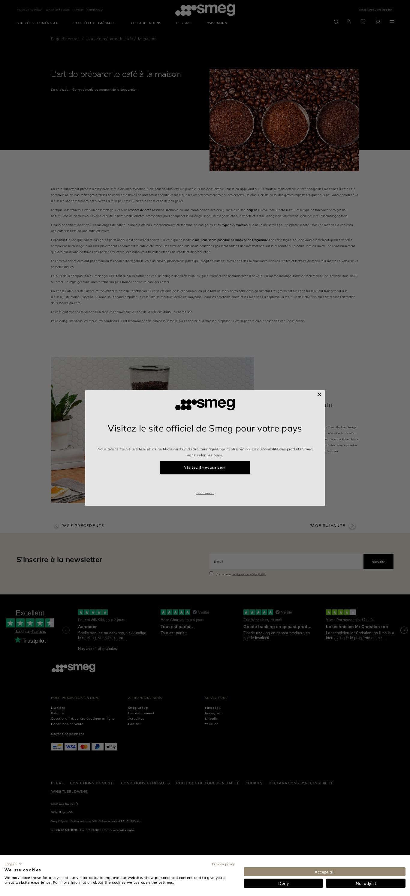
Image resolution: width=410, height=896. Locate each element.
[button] (14, 864)
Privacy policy (223, 864)
